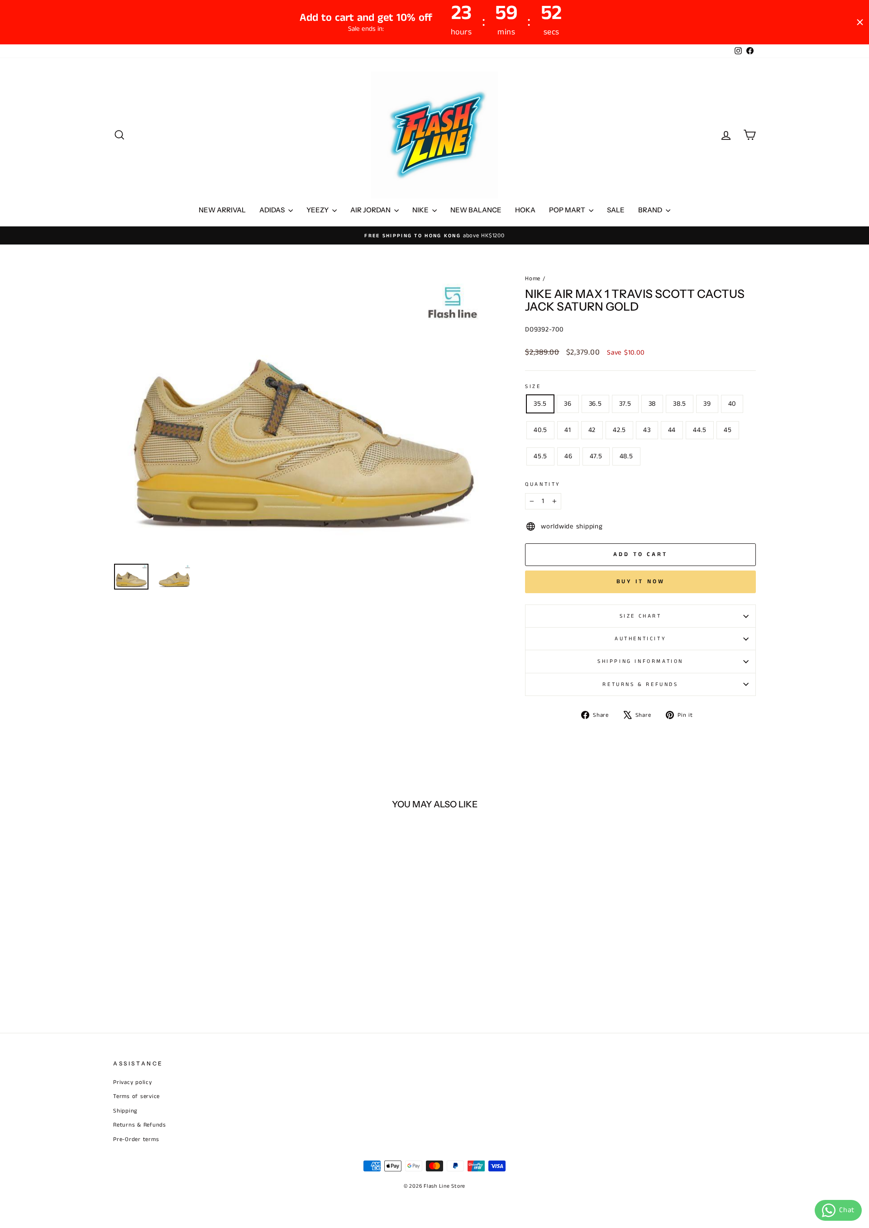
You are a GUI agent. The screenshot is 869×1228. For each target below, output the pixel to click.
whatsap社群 (409, 601)
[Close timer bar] (860, 22)
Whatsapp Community (410, 612)
